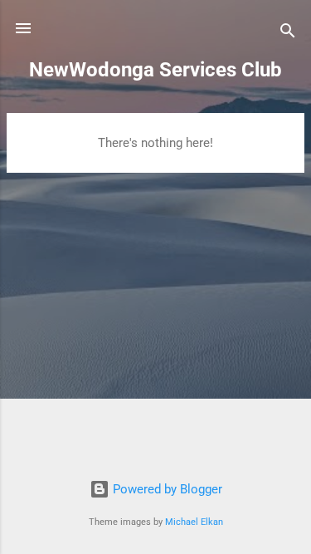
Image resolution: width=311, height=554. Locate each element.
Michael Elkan (194, 522)
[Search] (288, 33)
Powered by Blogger (165, 489)
